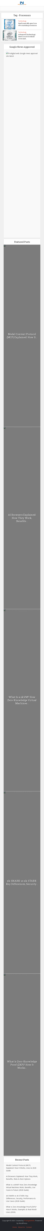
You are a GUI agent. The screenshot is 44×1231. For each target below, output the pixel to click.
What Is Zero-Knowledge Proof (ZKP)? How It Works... (22, 1064)
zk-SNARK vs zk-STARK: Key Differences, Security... (22, 882)
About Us (21, 1227)
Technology (22, 21)
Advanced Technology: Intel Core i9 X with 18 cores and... (27, 36)
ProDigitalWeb (29, 1220)
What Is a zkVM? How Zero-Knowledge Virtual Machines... (22, 700)
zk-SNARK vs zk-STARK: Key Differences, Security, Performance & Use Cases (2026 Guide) (21, 1198)
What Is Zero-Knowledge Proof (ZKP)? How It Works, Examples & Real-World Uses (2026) (21, 1209)
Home (14, 1227)
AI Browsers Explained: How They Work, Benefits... (22, 518)
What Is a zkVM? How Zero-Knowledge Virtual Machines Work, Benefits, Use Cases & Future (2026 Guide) (21, 1187)
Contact (29, 1227)
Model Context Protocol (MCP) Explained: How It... (22, 336)
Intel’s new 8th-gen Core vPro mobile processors (27, 24)
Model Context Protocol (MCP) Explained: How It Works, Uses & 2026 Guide (21, 1168)
